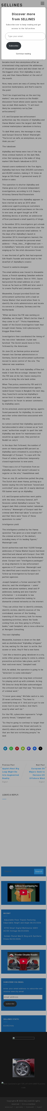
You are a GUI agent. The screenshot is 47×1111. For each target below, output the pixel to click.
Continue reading (23, 54)
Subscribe (13, 46)
